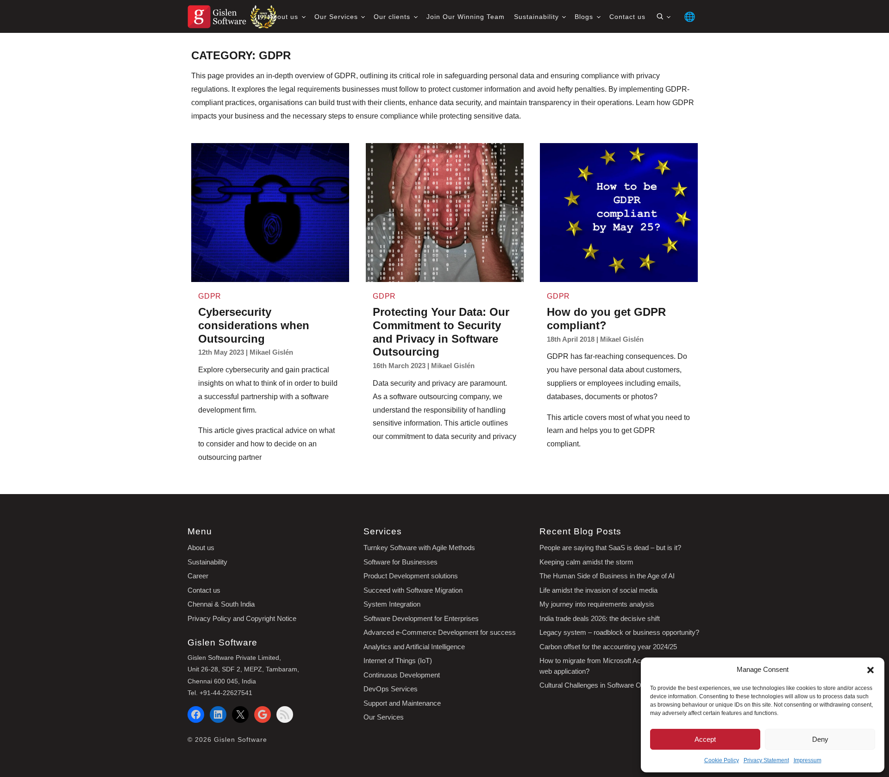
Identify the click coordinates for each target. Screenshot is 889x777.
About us (285, 16)
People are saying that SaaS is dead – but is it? (610, 547)
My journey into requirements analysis (596, 604)
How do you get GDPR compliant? (606, 319)
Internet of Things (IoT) (397, 660)
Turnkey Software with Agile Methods (419, 547)
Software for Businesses (400, 562)
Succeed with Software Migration (413, 590)
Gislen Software (240, 739)
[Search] (663, 16)
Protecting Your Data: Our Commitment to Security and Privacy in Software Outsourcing (441, 332)
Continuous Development (401, 675)
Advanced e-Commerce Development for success (439, 632)
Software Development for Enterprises (421, 618)
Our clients (393, 16)
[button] (870, 669)
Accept (705, 739)
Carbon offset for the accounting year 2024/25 (608, 647)
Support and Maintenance (402, 703)
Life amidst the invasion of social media (598, 590)
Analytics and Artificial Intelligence (414, 647)
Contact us (627, 16)
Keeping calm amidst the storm (586, 562)
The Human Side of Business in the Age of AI (607, 576)
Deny (820, 739)
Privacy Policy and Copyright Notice (242, 618)
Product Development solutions (410, 576)
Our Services (337, 16)
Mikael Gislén (271, 353)
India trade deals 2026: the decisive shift (599, 618)
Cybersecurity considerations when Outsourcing (253, 325)
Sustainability (537, 16)
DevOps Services (390, 689)
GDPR (209, 296)
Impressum (807, 760)
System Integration (391, 604)
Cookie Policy (721, 760)
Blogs (585, 16)
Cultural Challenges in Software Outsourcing (606, 685)
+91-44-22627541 (226, 692)
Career (198, 576)
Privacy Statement (766, 760)
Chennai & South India (221, 604)
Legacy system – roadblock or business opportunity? (619, 632)
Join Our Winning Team (465, 16)
